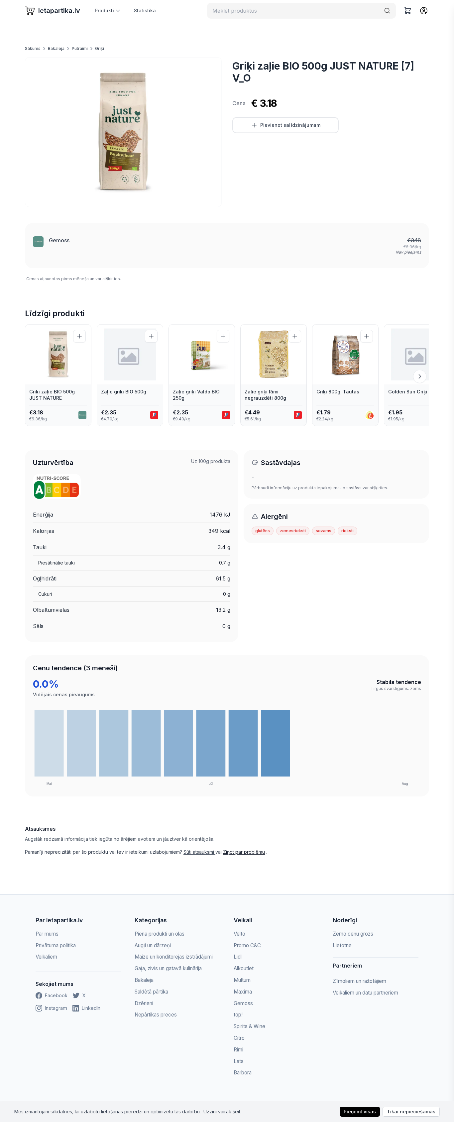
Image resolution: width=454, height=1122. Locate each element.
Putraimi (80, 48)
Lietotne (342, 945)
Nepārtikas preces (156, 1014)
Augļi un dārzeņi (153, 945)
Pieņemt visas (360, 1111)
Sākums (33, 48)
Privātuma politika (56, 945)
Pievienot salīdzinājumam (290, 125)
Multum (242, 980)
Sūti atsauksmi (199, 852)
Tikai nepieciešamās (411, 1111)
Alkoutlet (244, 968)
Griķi (99, 48)
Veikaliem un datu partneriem (365, 993)
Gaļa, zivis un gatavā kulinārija (168, 968)
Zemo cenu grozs (353, 934)
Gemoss (59, 240)
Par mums (47, 934)
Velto (239, 934)
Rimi (238, 1049)
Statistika (145, 10)
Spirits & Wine (249, 1026)
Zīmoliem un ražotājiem (359, 981)
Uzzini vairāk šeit (221, 1111)
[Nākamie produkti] (419, 376)
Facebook (56, 995)
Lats (239, 1061)
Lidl (238, 957)
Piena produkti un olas (159, 934)
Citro (239, 1038)
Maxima (243, 992)
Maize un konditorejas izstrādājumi (174, 957)
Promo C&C (247, 945)
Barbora (243, 1072)
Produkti (104, 10)
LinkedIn (91, 1008)
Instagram (56, 1008)
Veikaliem (46, 957)
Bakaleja (56, 48)
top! (238, 1014)
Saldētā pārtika (151, 992)
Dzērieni (144, 1003)
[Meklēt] (387, 10)
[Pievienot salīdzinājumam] (79, 336)
